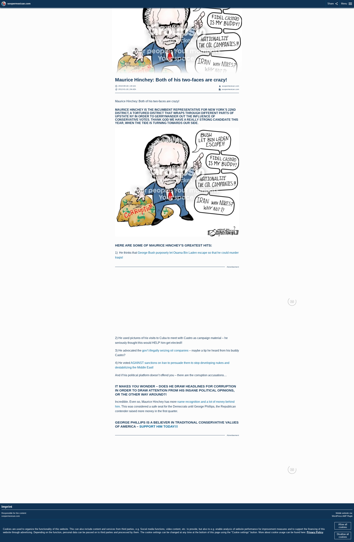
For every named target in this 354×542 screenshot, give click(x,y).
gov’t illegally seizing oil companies (165, 350)
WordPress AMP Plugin (342, 516)
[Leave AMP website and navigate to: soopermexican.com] (3, 3)
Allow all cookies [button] (342, 526)
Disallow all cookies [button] (343, 535)
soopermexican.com (19, 3)
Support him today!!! (158, 426)
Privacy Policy (315, 532)
